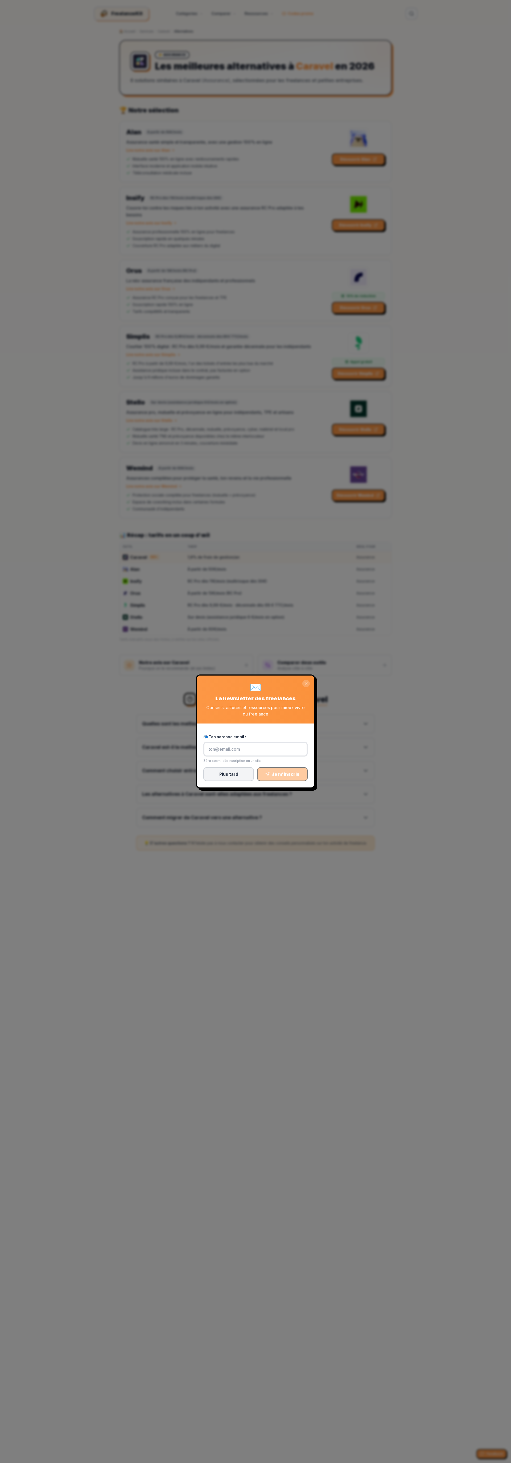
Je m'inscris (285, 774)
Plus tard (228, 774)
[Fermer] (306, 683)
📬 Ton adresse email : (224, 736)
